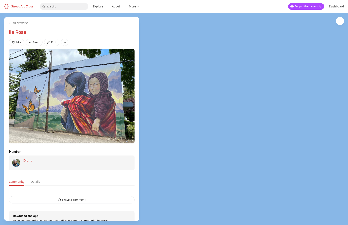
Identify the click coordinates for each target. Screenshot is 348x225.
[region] (174, 119)
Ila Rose (17, 32)
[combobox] (64, 6)
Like (18, 42)
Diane (27, 160)
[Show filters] (340, 21)
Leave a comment (74, 200)
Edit (53, 42)
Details (35, 182)
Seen (36, 42)
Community (16, 182)
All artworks (20, 23)
